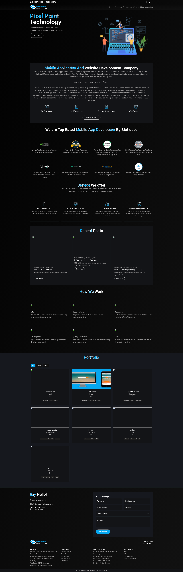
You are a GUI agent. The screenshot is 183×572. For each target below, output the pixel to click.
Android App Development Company (42, 556)
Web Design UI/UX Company (39, 563)
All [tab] (33, 365)
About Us (64, 554)
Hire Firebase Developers (101, 561)
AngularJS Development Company (41, 565)
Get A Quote (65, 556)
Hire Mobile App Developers (102, 556)
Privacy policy (128, 556)
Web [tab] (39, 365)
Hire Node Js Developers (101, 563)
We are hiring (65, 558)
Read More (39, 278)
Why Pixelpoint (66, 552)
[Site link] (50, 396)
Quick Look (36, 35)
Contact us (64, 561)
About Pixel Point (91, 117)
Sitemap (126, 554)
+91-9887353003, (37, 2)
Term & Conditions (130, 558)
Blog (125, 552)
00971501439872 (50, 2)
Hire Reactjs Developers (101, 558)
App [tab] (45, 365)
